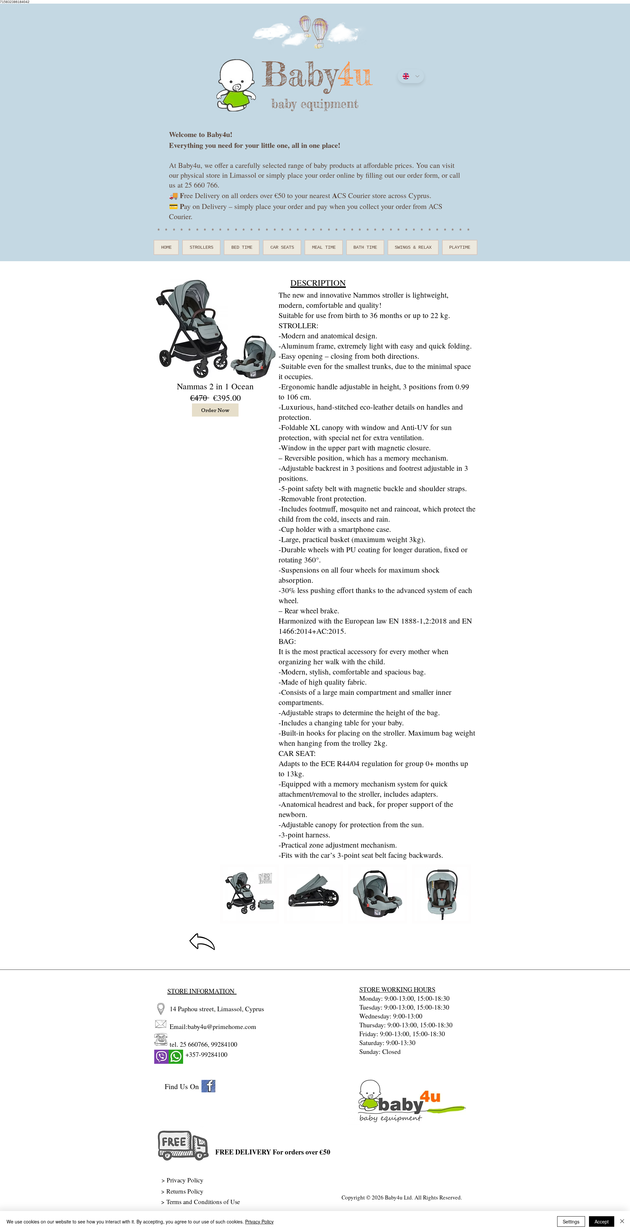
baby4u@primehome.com (222, 1026)
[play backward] (228, 894)
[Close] (622, 1221)
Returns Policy (184, 1191)
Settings (571, 1221)
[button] (249, 894)
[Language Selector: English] (411, 76)
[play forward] (463, 894)
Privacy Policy (259, 1221)
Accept (602, 1221)
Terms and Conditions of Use (204, 1202)
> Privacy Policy (182, 1180)
